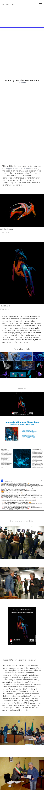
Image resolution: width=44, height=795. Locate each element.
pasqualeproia (8, 4)
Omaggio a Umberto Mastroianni (17, 168)
